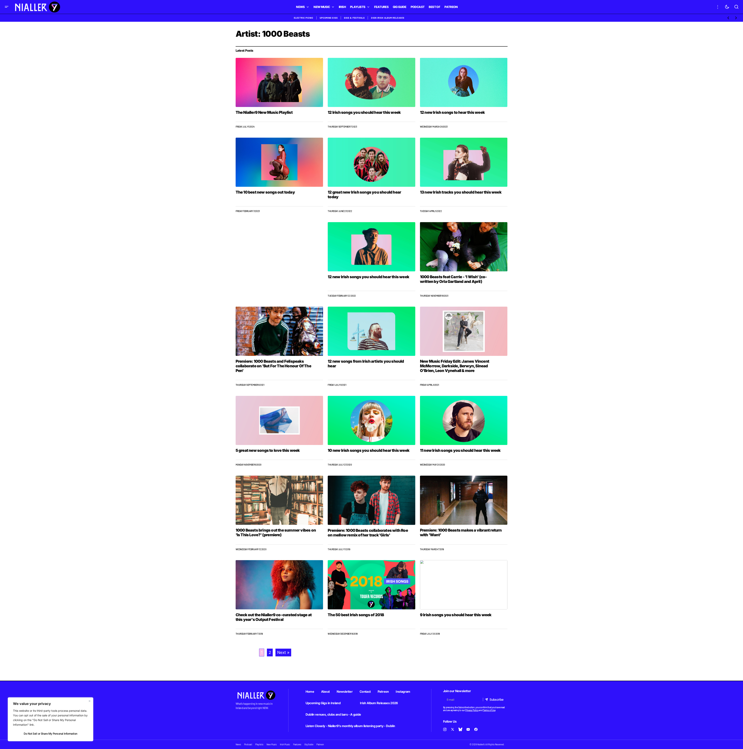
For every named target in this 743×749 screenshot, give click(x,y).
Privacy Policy (472, 710)
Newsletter (345, 691)
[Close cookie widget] (90, 701)
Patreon (383, 691)
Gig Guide (308, 744)
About (325, 691)
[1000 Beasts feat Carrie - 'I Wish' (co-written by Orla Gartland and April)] (464, 246)
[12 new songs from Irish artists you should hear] (371, 331)
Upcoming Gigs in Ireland (323, 703)
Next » (283, 652)
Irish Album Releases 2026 (379, 703)
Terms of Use (489, 710)
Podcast (248, 744)
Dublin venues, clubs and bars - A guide (333, 714)
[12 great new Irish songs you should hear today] (371, 162)
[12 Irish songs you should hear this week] (371, 82)
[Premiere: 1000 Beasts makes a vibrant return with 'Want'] (464, 500)
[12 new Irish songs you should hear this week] (371, 246)
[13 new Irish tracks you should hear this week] (464, 162)
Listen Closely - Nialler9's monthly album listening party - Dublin (350, 726)
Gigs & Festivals (354, 18)
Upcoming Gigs (329, 18)
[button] (6, 7)
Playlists (259, 744)
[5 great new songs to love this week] (279, 420)
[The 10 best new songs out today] (279, 162)
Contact (365, 691)
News (238, 744)
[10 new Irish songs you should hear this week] (371, 420)
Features (297, 744)
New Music (272, 744)
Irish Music (285, 744)
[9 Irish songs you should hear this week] (464, 584)
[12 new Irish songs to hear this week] (464, 82)
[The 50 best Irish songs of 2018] (371, 584)
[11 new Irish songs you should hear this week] (464, 420)
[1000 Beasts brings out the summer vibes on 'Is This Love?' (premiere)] (279, 500)
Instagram (403, 691)
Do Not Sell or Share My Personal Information (50, 733)
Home (310, 691)
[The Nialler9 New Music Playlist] (279, 82)
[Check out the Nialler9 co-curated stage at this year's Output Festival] (279, 584)
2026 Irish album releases (387, 18)
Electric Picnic (304, 18)
